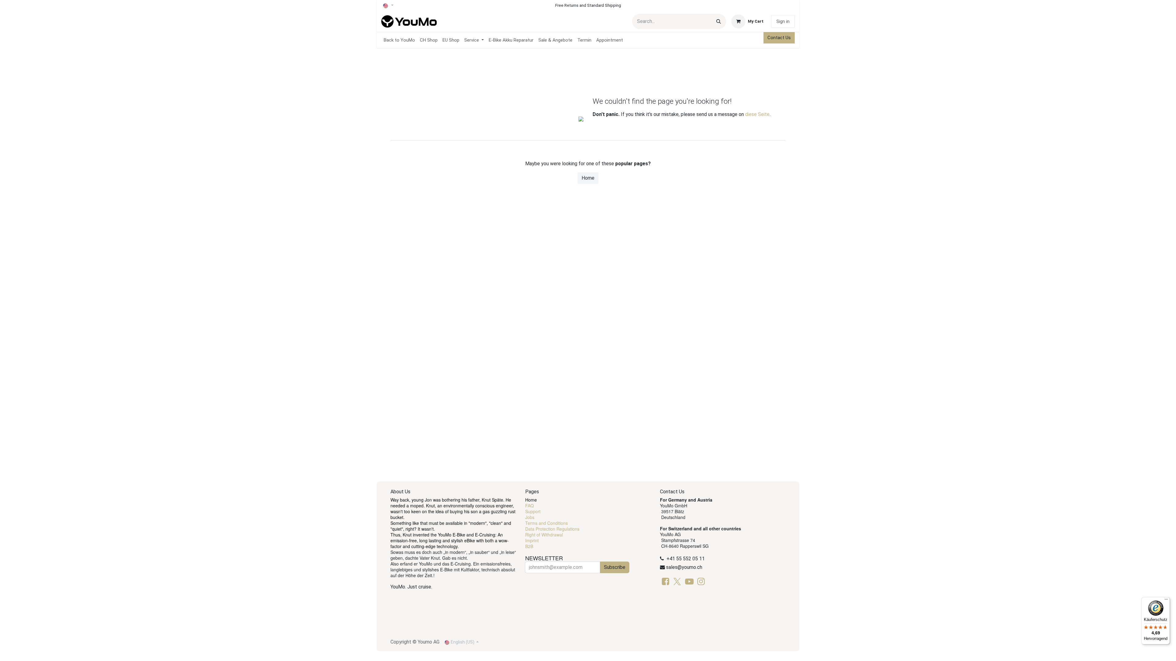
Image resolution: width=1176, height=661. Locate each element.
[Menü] (1166, 600)
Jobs (529, 517)
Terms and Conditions (546, 523)
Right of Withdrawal (544, 535)
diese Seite (757, 114)
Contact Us (779, 37)
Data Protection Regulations (552, 529)
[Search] (718, 21)
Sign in (783, 21)
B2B (529, 546)
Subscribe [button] (614, 567)
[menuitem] (399, 40)
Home (588, 178)
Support (533, 511)
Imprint (532, 540)
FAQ (529, 505)
